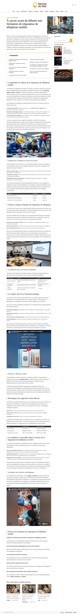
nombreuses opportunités (43, 39)
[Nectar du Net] (40, 5)
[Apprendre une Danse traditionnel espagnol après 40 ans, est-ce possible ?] (58, 50)
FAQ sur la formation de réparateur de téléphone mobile (38, 72)
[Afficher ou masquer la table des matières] (34, 55)
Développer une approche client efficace (39, 62)
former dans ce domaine (24, 39)
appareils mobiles (22, 36)
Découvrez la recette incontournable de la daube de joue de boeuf (63, 77)
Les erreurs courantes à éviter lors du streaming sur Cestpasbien (68, 62)
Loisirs (8, 600)
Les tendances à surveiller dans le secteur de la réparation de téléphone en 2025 (39, 65)
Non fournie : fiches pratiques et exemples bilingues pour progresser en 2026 (44, 596)
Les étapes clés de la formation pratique (17, 75)
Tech (39, 600)
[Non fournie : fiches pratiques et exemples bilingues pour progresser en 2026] (44, 588)
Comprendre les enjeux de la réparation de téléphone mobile (18, 60)
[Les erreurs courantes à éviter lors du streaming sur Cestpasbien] (58, 61)
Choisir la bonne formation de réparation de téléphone (18, 68)
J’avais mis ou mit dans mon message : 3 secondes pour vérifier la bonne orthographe (13, 596)
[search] (72, 5)
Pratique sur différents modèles (37, 59)
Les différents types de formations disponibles (16, 72)
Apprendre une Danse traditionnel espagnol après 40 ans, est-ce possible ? (68, 51)
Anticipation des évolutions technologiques (39, 68)
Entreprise (25, 602)
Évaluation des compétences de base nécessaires (17, 64)
